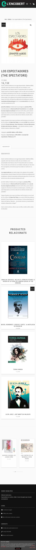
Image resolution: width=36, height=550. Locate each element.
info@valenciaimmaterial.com (10, 528)
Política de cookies (7, 513)
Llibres (9, 19)
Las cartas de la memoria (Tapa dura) (27, 457)
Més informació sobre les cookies (11, 517)
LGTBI (17, 132)
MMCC (19, 135)
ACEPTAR (18, 548)
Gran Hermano (10, 135)
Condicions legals (7, 510)
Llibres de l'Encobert (8, 535)
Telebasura (11, 137)
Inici (6, 19)
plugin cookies (32, 547)
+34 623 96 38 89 (7, 531)
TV (15, 137)
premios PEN (28, 107)
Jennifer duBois (11, 132)
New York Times (14, 122)
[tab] (6, 146)
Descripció (6, 146)
